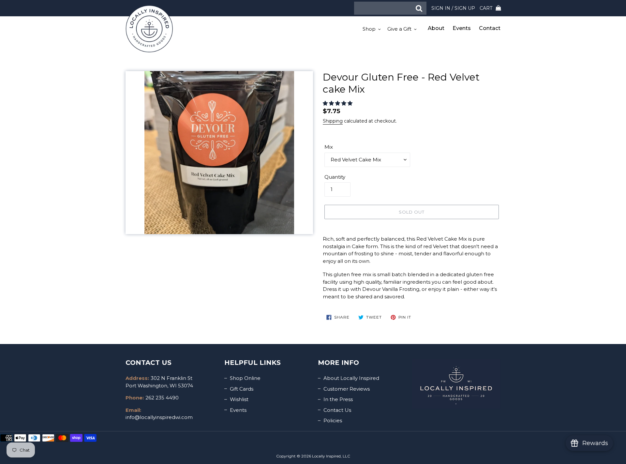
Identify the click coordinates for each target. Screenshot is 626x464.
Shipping (333, 121)
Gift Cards (241, 389)
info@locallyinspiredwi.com (159, 417)
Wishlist (239, 399)
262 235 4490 (162, 398)
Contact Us (337, 410)
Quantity (334, 177)
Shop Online (245, 378)
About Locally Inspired (351, 378)
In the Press (338, 399)
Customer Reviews (346, 389)
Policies (332, 420)
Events (238, 410)
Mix (328, 147)
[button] (338, 103)
